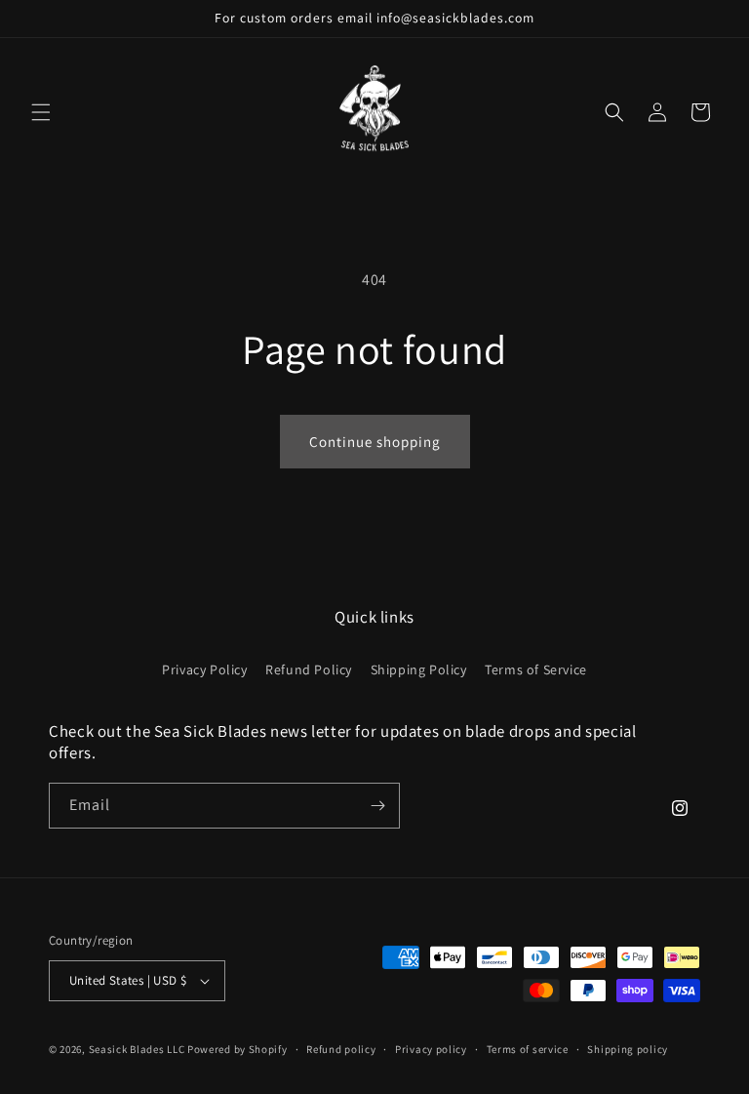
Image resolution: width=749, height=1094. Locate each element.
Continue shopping (375, 441)
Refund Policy (308, 669)
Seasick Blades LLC (137, 1049)
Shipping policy (627, 1049)
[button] (41, 112)
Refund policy (340, 1049)
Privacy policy (431, 1049)
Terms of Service (536, 669)
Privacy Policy (204, 669)
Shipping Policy (419, 669)
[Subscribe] (377, 806)
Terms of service (528, 1049)
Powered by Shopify (237, 1049)
